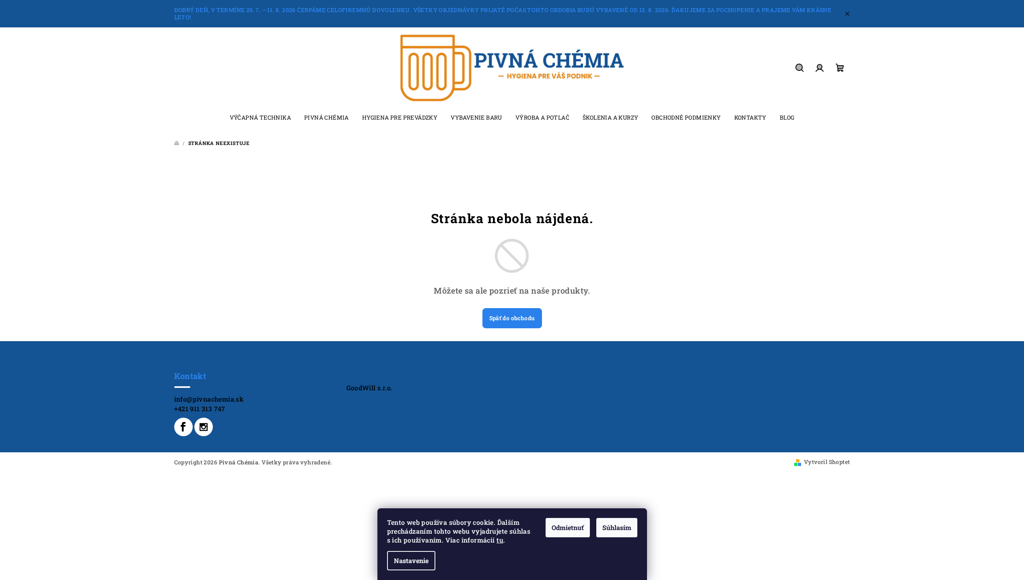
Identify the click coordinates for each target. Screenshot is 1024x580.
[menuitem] (260, 117)
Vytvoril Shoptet (827, 462)
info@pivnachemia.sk (209, 399)
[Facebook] (183, 427)
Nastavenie (411, 560)
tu (500, 540)
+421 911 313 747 (199, 408)
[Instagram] (203, 427)
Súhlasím (616, 527)
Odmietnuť (568, 527)
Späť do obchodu (512, 318)
